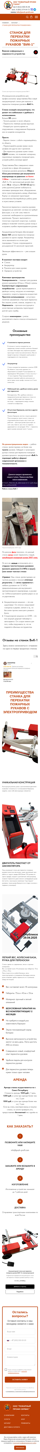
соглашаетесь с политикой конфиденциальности (20, 1391)
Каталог (14, 23)
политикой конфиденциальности (17, 1371)
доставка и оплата (12, 1427)
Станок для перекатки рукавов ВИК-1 (16, 25)
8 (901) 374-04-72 (23, 10)
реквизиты (25, 1423)
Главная (5, 23)
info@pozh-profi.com (25, 12)
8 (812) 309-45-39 (23, 7)
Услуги (7, 1419)
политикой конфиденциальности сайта (24, 1443)
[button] (27, 17)
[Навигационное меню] (36, 17)
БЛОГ (23, 1419)
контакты (25, 1415)
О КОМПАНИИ (9, 1415)
